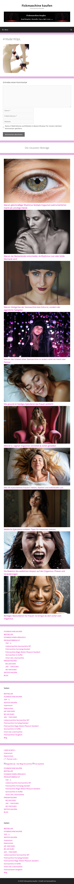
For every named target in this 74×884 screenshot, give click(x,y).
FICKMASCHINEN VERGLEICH (15, 637)
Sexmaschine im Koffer (14, 655)
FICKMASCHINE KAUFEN (13, 631)
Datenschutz (8, 708)
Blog (5, 738)
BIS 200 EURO (10, 664)
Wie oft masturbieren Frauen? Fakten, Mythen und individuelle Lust (33, 487)
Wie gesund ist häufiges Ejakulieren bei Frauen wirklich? (28, 404)
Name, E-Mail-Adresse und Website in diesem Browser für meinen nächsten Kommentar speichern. (33, 127)
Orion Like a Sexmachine (14, 658)
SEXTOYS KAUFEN (10, 672)
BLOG (6, 675)
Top (69, 879)
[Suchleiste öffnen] (71, 30)
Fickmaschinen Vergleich (13, 735)
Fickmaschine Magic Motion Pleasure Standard (22, 652)
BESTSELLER (8, 634)
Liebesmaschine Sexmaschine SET (18, 646)
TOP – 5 (8, 643)
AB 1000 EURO (11, 669)
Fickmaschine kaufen (37, 5)
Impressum (8, 705)
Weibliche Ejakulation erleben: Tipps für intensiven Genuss (30, 529)
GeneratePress (51, 881)
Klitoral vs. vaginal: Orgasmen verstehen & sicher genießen (30, 445)
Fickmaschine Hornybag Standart (17, 649)
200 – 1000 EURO (12, 666)
